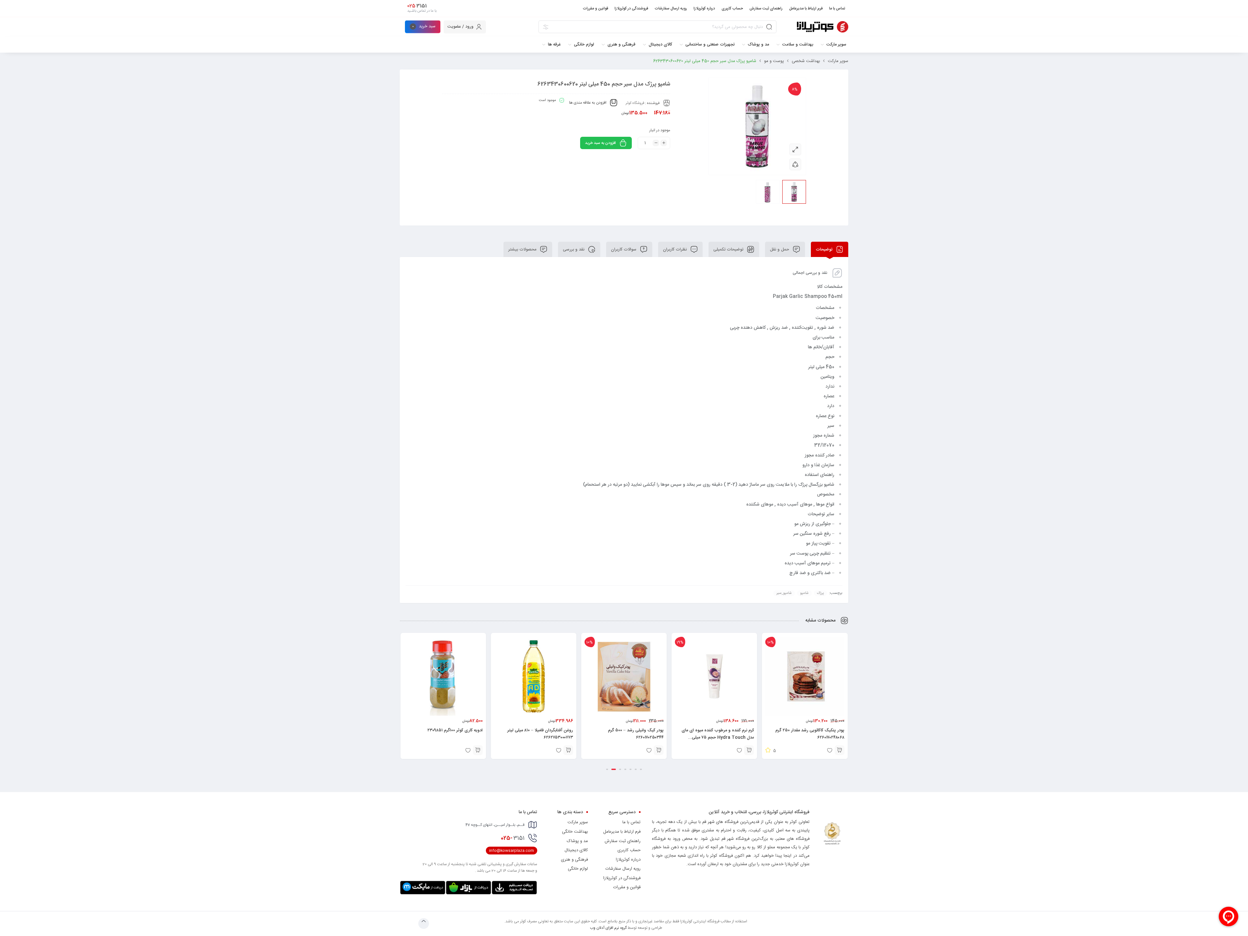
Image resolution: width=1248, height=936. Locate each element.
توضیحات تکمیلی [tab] (729, 249)
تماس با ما (631, 822)
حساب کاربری (629, 850)
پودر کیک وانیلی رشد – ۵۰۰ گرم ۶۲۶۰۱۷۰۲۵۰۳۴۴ (636, 734)
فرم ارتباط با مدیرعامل (622, 831)
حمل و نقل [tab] (780, 249)
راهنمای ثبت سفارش (622, 841)
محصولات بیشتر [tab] (523, 249)
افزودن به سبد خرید (600, 143)
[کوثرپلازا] (822, 26)
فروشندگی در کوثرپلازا (622, 878)
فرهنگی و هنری (574, 859)
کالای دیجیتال (576, 850)
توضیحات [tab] (825, 249)
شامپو (804, 593)
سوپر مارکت (838, 61)
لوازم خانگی (578, 868)
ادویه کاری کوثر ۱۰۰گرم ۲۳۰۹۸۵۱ (455, 730)
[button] (839, 750)
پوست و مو (774, 61)
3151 (513, 838)
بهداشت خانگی (575, 831)
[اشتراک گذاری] (795, 164)
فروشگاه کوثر (635, 103)
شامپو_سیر (784, 593)
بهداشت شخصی (806, 61)
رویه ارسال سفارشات (623, 868)
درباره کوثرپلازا (628, 859)
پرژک (820, 593)
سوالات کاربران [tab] (624, 249)
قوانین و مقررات (627, 887)
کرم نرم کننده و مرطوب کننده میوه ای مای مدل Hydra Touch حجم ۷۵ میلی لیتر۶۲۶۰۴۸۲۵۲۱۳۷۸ (718, 737)
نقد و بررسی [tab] (574, 249)
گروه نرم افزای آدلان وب (608, 928)
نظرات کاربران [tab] (675, 249)
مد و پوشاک (577, 841)
